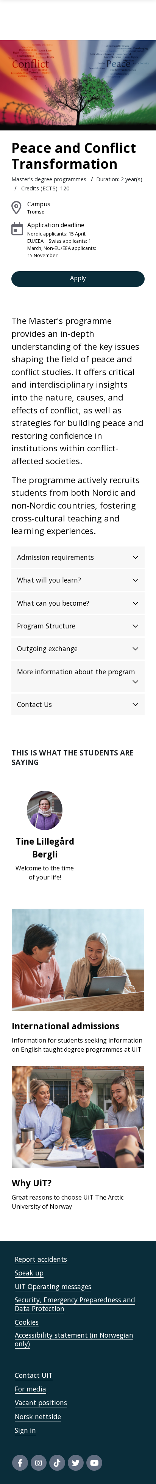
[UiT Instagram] (39, 1463)
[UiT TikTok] (57, 1463)
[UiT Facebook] (20, 1463)
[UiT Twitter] (76, 1463)
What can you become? (53, 603)
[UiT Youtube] (94, 1463)
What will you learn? (49, 579)
